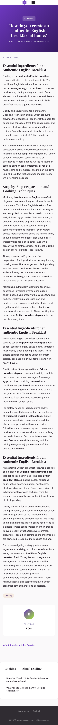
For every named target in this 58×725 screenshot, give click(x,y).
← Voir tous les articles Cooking (19, 645)
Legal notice (23, 711)
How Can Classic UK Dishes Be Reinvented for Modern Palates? (27, 680)
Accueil (6, 57)
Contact (36, 711)
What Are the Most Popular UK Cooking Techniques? (25, 689)
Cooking (29, 18)
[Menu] (33, 2)
